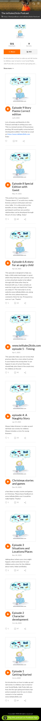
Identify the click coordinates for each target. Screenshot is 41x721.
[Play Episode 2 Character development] (7, 614)
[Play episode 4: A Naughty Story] (7, 416)
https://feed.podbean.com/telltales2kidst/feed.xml (22, 17)
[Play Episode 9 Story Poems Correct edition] (7, 109)
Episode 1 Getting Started (22, 673)
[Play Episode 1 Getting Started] (7, 672)
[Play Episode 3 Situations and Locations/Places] (7, 546)
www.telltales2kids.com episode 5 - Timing (26, 347)
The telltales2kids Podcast (15, 13)
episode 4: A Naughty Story (21, 416)
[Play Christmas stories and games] (7, 481)
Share (13, 52)
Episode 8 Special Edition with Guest (22, 187)
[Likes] (6, 141)
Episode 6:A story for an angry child (22, 263)
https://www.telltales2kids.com (18, 134)
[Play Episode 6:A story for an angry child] (7, 263)
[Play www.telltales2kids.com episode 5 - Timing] (7, 347)
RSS (30, 52)
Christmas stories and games (22, 482)
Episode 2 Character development (20, 616)
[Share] (24, 141)
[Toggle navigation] (38, 3)
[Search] (34, 3)
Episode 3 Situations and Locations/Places (22, 548)
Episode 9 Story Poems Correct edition (21, 111)
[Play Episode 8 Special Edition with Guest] (7, 185)
